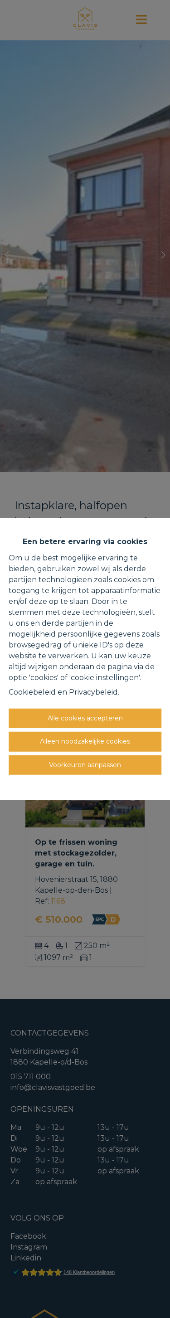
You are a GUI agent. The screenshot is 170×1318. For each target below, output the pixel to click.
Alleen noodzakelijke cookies (85, 741)
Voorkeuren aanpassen (85, 764)
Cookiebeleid (32, 691)
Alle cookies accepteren (85, 718)
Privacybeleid (93, 691)
